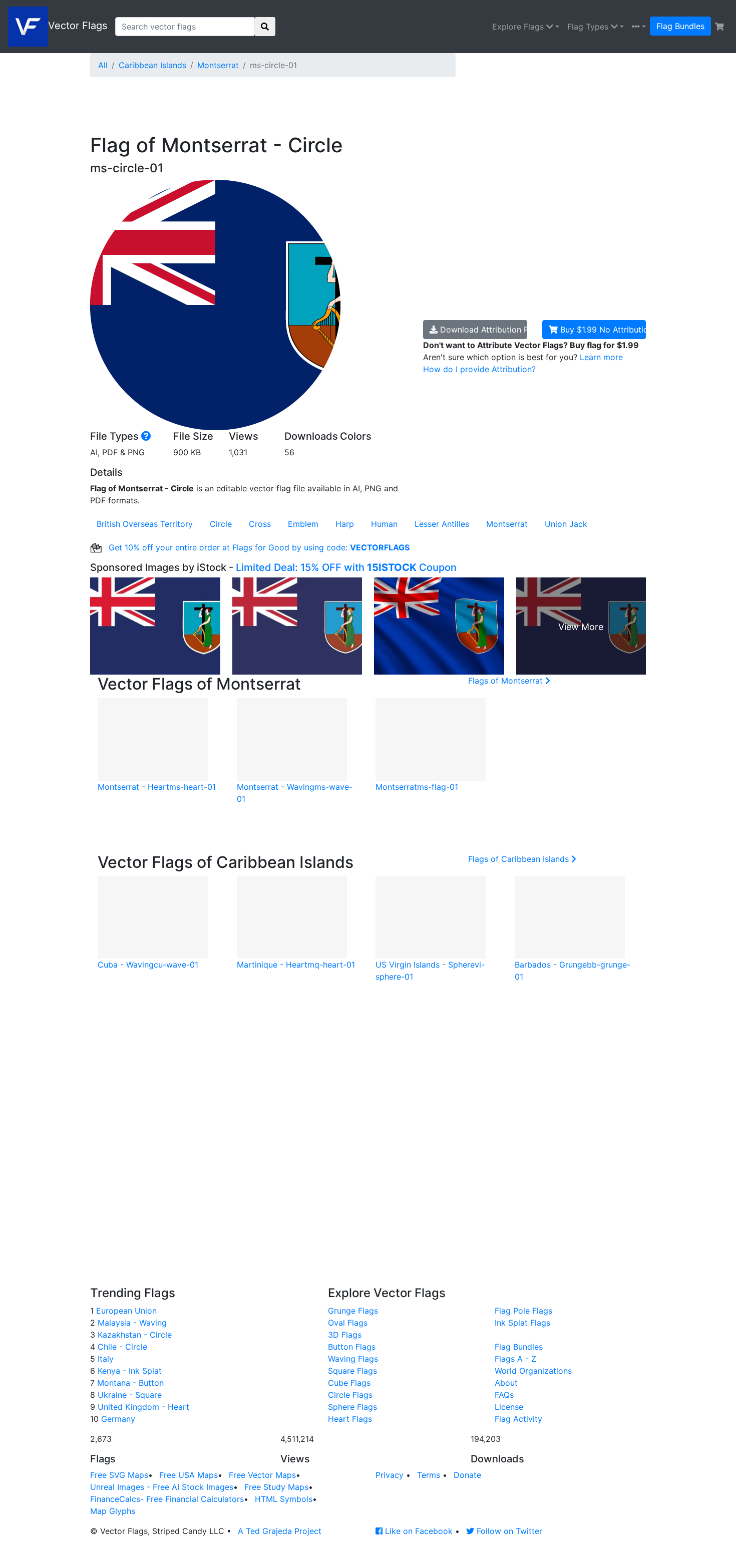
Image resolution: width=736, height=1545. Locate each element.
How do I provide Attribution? (479, 369)
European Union (125, 1311)
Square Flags (352, 1371)
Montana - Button (129, 1383)
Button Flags (352, 1347)
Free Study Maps (276, 1487)
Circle (221, 524)
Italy (104, 1359)
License (509, 1407)
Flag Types (589, 27)
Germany (117, 1419)
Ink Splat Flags (522, 1323)
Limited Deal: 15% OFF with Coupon (346, 567)
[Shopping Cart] (719, 27)
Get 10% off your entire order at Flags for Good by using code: (258, 547)
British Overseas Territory (145, 524)
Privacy (390, 1475)
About (506, 1383)
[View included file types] (146, 436)
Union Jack (566, 524)
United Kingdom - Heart (142, 1407)
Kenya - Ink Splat (128, 1371)
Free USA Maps (188, 1475)
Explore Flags (519, 27)
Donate (467, 1475)
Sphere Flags (352, 1407)
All (103, 65)
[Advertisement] (333, 107)
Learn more (601, 357)
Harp (344, 524)
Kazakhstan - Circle (133, 1335)
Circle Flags (350, 1395)
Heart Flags (350, 1419)
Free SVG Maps (119, 1475)
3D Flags (344, 1335)
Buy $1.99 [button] (602, 330)
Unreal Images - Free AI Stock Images (161, 1487)
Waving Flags (353, 1359)
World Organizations (533, 1371)
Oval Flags (347, 1323)
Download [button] (482, 330)
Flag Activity (518, 1419)
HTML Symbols (283, 1499)
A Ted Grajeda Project (279, 1531)
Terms (428, 1475)
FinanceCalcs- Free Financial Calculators (167, 1499)
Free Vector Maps (262, 1475)
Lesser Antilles (442, 524)
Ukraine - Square (128, 1395)
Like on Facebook (418, 1531)
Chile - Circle (121, 1347)
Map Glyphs (112, 1511)
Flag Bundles (680, 26)
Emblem (303, 524)
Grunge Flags (353, 1311)
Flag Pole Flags (523, 1311)
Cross (260, 524)
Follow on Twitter (508, 1531)
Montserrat (218, 65)
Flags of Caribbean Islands (519, 859)
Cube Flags (349, 1383)
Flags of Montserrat (506, 681)
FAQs (504, 1395)
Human (384, 524)
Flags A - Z (515, 1359)
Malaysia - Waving (131, 1323)
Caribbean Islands (152, 65)
